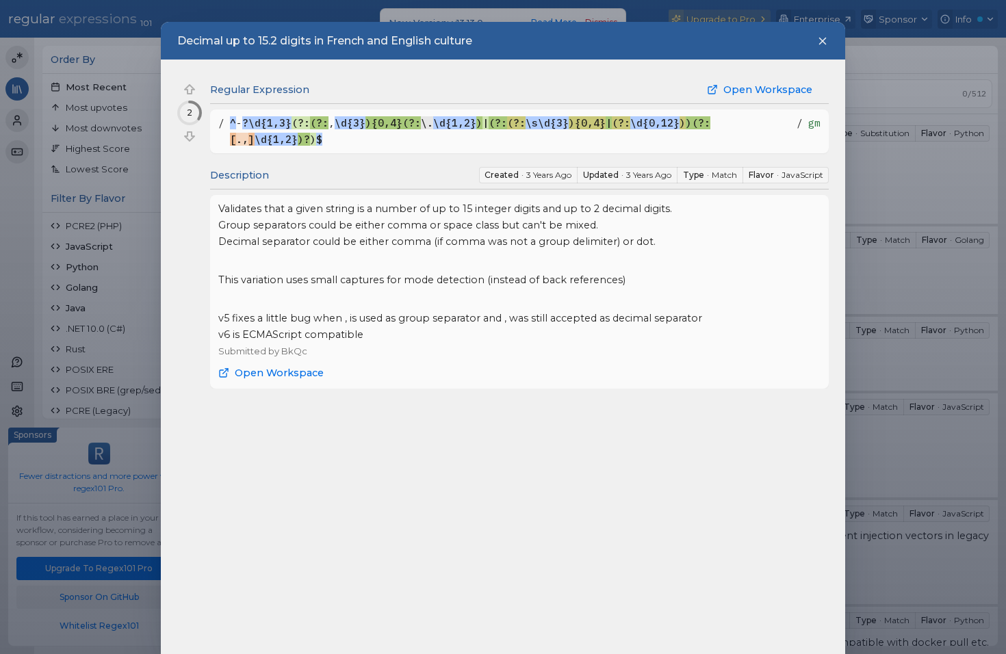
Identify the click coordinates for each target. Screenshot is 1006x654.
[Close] (822, 41)
